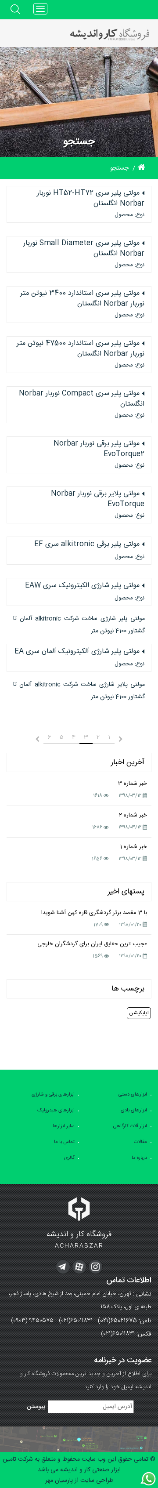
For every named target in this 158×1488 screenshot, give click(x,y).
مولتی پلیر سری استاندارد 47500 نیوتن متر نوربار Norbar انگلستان (80, 348)
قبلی (129, 739)
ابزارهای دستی (132, 1095)
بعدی (28, 739)
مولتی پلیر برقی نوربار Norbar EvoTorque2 (99, 449)
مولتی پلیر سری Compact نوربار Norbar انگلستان (81, 399)
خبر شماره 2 (133, 815)
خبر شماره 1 (133, 847)
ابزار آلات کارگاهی (130, 1126)
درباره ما (139, 1158)
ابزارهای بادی (134, 1110)
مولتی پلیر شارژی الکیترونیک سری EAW (82, 586)
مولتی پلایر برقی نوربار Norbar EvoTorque (97, 499)
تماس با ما (64, 1142)
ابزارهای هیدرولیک (56, 1110)
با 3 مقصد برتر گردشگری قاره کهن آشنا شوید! (94, 913)
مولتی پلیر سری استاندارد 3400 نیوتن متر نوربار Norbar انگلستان (82, 298)
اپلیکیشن (139, 1013)
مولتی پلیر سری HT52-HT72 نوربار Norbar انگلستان (90, 198)
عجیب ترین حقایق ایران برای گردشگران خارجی (92, 944)
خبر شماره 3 (132, 783)
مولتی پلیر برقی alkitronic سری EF (87, 544)
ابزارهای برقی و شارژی (53, 1095)
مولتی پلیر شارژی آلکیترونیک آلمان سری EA (77, 651)
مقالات (140, 1142)
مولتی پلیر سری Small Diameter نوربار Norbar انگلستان (83, 248)
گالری (69, 1158)
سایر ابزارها (64, 1126)
